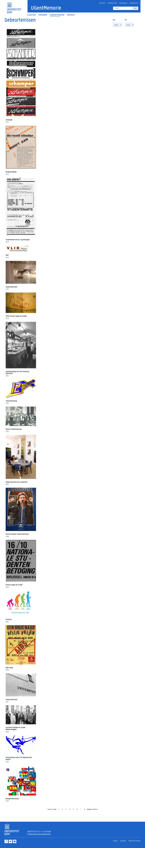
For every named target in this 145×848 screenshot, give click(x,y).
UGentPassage (123, 3)
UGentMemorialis (112, 3)
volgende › (89, 809)
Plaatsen (31, 15)
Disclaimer (123, 841)
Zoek (135, 8)
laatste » (95, 809)
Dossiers (71, 15)
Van (114, 19)
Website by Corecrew (134, 841)
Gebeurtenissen (57, 15)
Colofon (115, 841)
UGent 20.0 (102, 3)
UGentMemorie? (133, 3)
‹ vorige (54, 809)
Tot (126, 19)
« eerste (49, 809)
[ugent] (14, 6)
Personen (42, 15)
